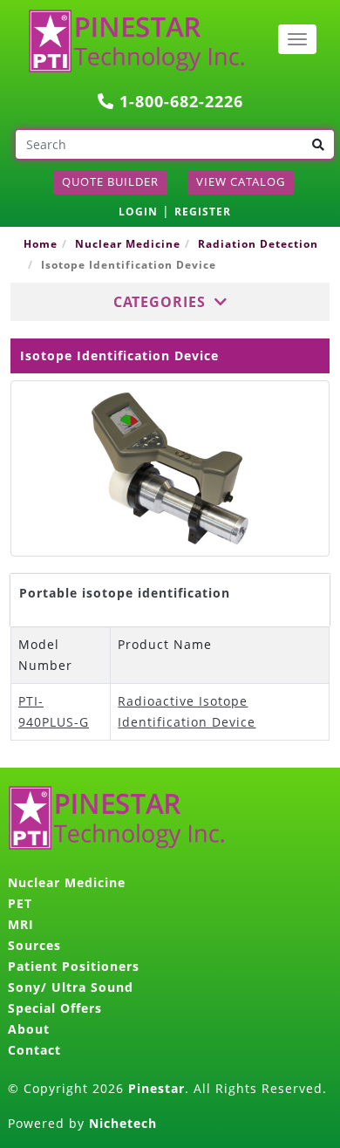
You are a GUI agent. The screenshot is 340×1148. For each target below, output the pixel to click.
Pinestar (156, 1088)
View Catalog (240, 181)
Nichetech (123, 1123)
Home (41, 243)
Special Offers (55, 1008)
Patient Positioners (73, 966)
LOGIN (138, 211)
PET (20, 903)
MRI (21, 924)
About (29, 1029)
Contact (34, 1050)
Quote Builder (110, 181)
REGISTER (202, 211)
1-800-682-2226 (178, 101)
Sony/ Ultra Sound (70, 987)
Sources (34, 945)
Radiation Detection (258, 243)
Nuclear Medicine (127, 243)
